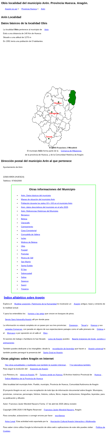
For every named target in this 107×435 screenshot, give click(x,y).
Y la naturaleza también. (80, 365)
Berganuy (25, 215)
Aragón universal (95, 348)
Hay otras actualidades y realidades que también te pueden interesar (35, 365)
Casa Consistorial (29, 230)
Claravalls (25, 223)
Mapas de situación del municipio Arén (38, 199)
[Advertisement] (53, 64)
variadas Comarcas (13, 329)
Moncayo (11, 333)
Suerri (23, 285)
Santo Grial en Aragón (53, 352)
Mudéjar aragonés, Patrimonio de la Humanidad (35, 304)
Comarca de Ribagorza (71, 151)
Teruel (84, 325)
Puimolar (25, 254)
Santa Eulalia (27, 265)
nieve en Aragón (27, 375)
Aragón (77, 304)
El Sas (24, 269)
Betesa (24, 219)
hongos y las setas (36, 313)
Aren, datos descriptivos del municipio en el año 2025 (44, 207)
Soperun (25, 281)
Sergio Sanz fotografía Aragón (18, 319)
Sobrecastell (26, 273)
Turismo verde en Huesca (51, 375)
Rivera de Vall (27, 258)
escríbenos (60, 415)
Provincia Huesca (29, 9)
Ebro (45, 333)
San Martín (26, 262)
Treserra (25, 289)
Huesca (94, 325)
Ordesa (100, 329)
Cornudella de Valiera (30, 234)
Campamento (27, 226)
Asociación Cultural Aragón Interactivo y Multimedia (73, 421)
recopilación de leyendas (63, 348)
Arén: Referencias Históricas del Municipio (39, 211)
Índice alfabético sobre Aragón (24, 297)
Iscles (23, 238)
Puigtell (24, 250)
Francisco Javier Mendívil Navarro (59, 410)
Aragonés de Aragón (39, 369)
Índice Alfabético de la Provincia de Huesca (24, 378)
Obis (23, 246)
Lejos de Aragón (55, 339)
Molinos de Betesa (29, 242)
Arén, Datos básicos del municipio (36, 195)
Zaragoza (73, 325)
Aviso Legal (10, 421)
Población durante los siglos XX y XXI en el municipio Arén (46, 203)
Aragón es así (11, 9)
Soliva (23, 277)
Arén (43, 9)
